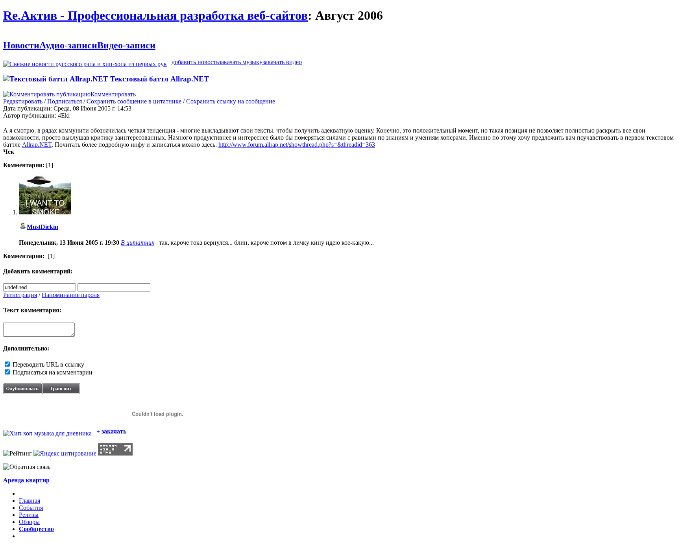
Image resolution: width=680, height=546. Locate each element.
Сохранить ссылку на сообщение (230, 101)
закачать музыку (240, 62)
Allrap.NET (37, 144)
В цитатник (137, 242)
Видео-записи (126, 45)
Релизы (29, 514)
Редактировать (22, 101)
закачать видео (282, 62)
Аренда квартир (26, 480)
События (31, 507)
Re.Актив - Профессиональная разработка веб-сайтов (155, 15)
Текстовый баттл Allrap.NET (159, 79)
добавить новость (195, 62)
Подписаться (64, 101)
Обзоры (29, 521)
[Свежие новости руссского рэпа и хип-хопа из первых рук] (85, 62)
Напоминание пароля (71, 294)
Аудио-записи (68, 45)
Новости (21, 45)
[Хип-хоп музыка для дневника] (47, 431)
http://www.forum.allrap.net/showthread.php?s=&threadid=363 (296, 144)
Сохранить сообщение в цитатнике (134, 101)
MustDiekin (42, 226)
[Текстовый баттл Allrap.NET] (55, 79)
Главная (29, 500)
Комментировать (113, 94)
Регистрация (20, 294)
